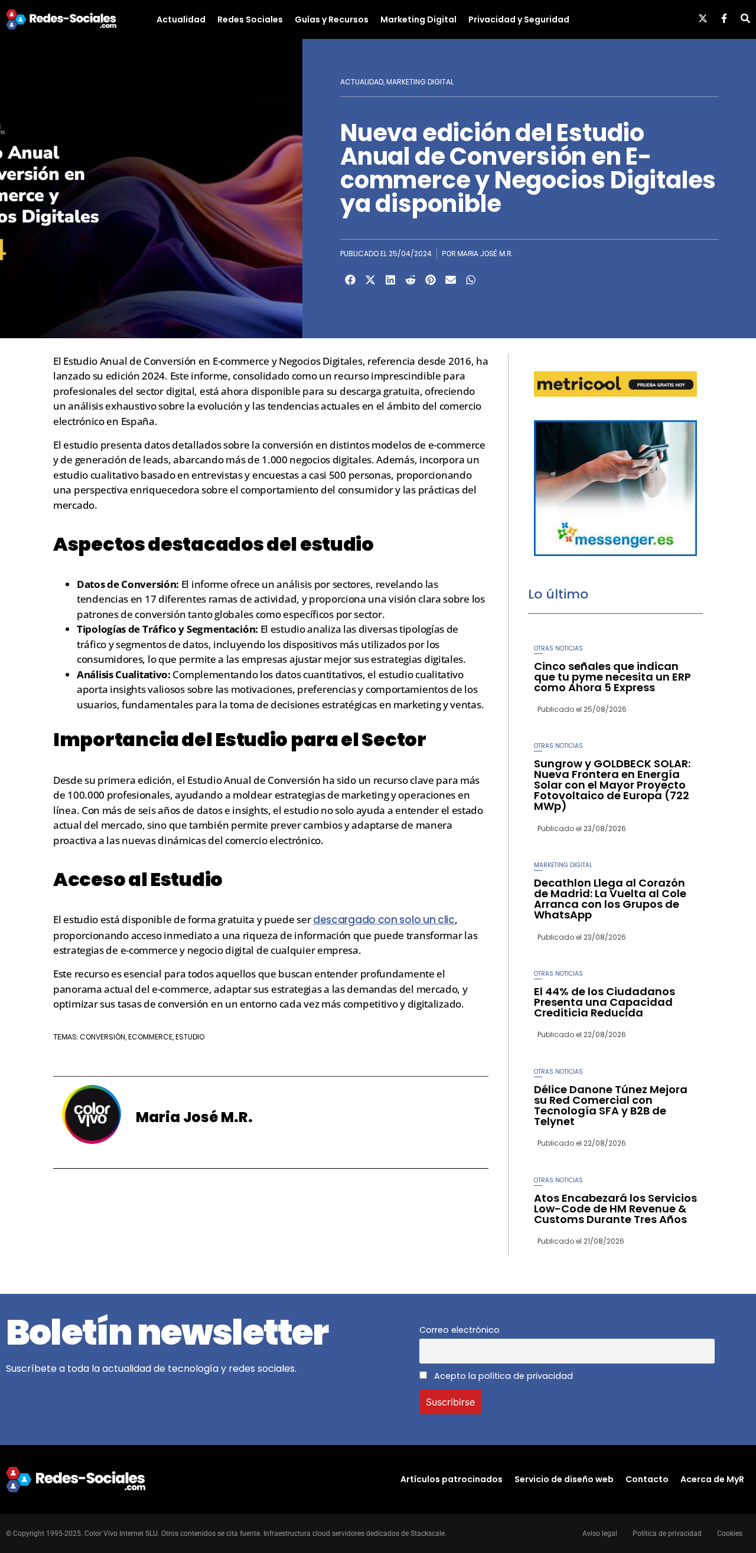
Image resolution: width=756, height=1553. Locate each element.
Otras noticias (558, 648)
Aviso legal (599, 1533)
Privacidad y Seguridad (518, 19)
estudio (189, 1037)
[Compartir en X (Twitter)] (370, 280)
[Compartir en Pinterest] (431, 280)
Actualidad (181, 19)
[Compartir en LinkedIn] (390, 280)
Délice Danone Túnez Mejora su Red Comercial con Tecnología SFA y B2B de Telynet (610, 1105)
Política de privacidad (667, 1533)
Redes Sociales (250, 19)
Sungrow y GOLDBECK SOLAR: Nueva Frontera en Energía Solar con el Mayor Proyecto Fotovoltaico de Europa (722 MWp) (612, 784)
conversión (102, 1037)
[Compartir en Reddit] (410, 280)
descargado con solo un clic (384, 920)
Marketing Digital (418, 19)
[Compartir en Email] (451, 280)
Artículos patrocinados (451, 1479)
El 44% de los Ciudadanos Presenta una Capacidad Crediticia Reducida (604, 1002)
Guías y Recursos (332, 19)
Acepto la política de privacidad (502, 1376)
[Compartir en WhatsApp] (471, 280)
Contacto (647, 1479)
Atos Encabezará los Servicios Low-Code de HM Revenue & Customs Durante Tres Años (615, 1209)
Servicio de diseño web (564, 1479)
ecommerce (150, 1037)
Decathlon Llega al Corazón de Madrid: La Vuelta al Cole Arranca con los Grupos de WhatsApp (610, 898)
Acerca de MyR (712, 1479)
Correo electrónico (459, 1330)
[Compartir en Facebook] (350, 280)
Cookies (729, 1533)
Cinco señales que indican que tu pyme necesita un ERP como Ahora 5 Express (612, 677)
